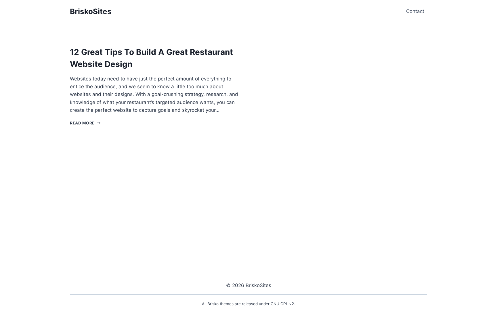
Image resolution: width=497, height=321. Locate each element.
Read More (85, 123)
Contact (415, 11)
